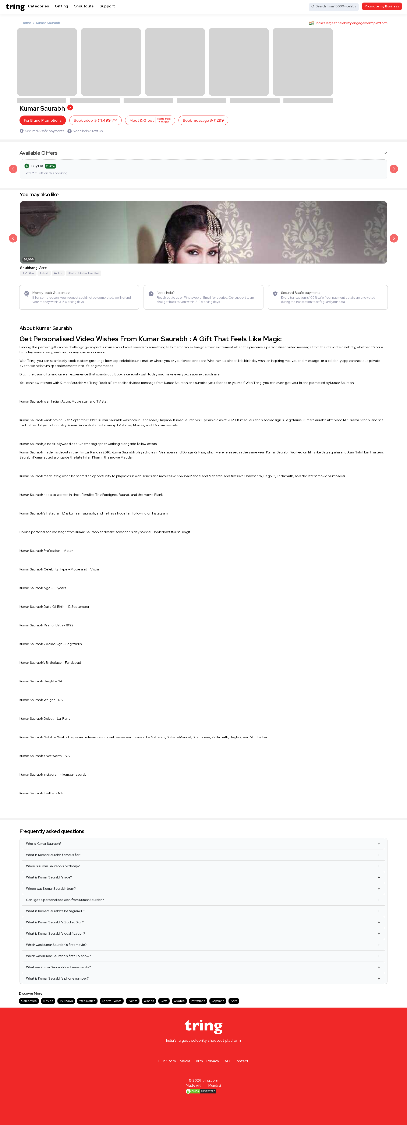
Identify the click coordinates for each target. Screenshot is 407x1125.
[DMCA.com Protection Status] (201, 1091)
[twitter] (203, 1050)
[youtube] (210, 1050)
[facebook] (196, 1050)
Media (185, 1060)
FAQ (226, 1060)
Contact (241, 1060)
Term (198, 1060)
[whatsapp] (217, 1050)
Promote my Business (382, 6)
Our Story (167, 1060)
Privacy (212, 1060)
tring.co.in (210, 1080)
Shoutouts (84, 6)
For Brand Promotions (42, 120)
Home (26, 23)
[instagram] (190, 1050)
